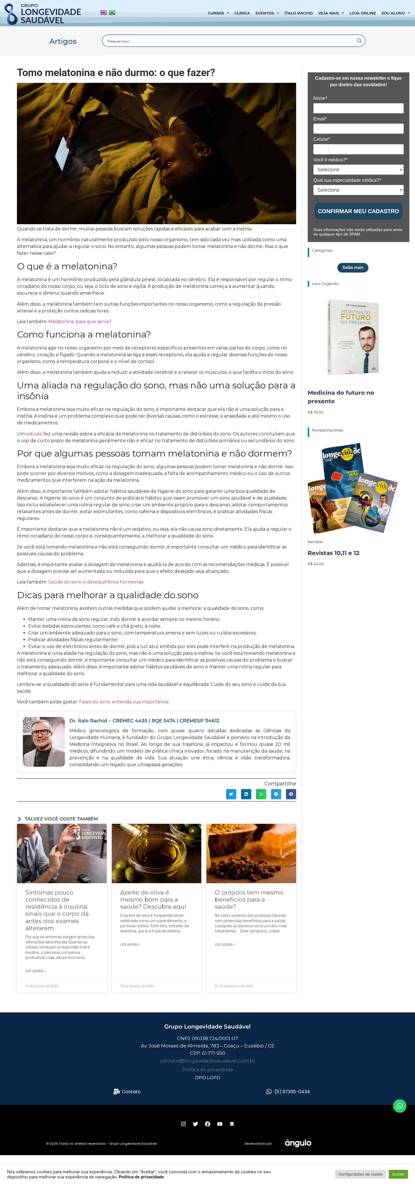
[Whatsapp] (400, 1106)
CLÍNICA (242, 13)
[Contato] (116, 1091)
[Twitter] (195, 1123)
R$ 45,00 (316, 563)
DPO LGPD (207, 1077)
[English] (103, 13)
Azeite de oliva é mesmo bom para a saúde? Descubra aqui (153, 899)
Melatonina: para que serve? (80, 321)
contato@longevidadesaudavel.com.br (207, 1061)
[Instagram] (183, 1123)
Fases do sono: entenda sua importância (124, 702)
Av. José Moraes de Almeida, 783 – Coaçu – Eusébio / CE (207, 1046)
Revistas (315, 541)
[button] (231, 794)
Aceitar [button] (398, 1174)
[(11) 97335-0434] (269, 1091)
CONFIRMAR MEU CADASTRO (358, 211)
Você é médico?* (330, 159)
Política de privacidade (207, 1069)
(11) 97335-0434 (292, 1091)
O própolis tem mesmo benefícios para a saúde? (249, 899)
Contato (131, 1091)
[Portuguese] (112, 13)
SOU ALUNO (393, 13)
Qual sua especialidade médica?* (347, 180)
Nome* (320, 98)
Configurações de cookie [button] (360, 1174)
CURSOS (216, 13)
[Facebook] (207, 1123)
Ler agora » (35, 971)
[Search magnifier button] (359, 41)
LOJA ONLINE (363, 13)
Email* (320, 118)
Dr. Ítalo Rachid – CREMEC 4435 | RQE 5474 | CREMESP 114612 (144, 720)
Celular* (321, 139)
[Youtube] (219, 1123)
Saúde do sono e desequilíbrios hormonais (95, 582)
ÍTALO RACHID (299, 13)
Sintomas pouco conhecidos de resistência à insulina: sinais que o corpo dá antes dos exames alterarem (57, 910)
